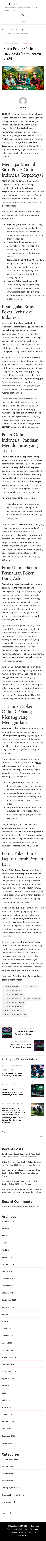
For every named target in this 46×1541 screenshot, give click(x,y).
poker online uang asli (13, 1007)
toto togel (6, 1513)
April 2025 (6, 1321)
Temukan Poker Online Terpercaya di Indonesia (12, 1093)
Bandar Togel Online (11, 1110)
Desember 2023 (8, 1436)
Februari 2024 (8, 1421)
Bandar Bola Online (10, 1108)
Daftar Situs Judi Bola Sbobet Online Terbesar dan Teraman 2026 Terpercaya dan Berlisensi (22, 1163)
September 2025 (9, 1300)
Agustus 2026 (8, 1221)
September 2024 (9, 1371)
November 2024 (9, 1357)
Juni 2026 (6, 1235)
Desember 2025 (8, 1278)
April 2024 (6, 1407)
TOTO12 (10, 4)
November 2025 (9, 1285)
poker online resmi (32, 999)
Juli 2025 (5, 1314)
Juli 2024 (5, 1386)
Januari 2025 (7, 1343)
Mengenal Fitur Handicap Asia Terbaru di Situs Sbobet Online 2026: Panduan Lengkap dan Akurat (22, 1173)
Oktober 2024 (8, 1364)
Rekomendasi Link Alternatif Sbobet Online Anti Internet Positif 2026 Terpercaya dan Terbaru (22, 1190)
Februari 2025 (8, 1335)
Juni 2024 (6, 1393)
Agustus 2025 (8, 1307)
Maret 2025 (7, 1328)
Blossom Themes (18, 1532)
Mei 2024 (6, 1400)
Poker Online (28, 43)
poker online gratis (12, 991)
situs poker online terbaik (15, 1015)
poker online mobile (12, 999)
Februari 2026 (8, 1264)
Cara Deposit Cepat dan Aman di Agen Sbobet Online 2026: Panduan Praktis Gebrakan (22, 1155)
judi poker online (29, 987)
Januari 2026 (7, 1271)
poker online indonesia (13, 995)
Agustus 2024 (8, 1378)
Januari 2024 (7, 1429)
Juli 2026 (5, 1228)
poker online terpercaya (14, 1003)
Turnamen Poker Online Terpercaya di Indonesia (12, 1074)
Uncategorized (8, 1502)
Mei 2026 (6, 1243)
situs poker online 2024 (13, 1011)
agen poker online (11, 987)
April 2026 (6, 1250)
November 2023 (9, 1443)
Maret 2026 (7, 1257)
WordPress (23, 1535)
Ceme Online (7, 1112)
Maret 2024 (7, 1414)
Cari (4, 1132)
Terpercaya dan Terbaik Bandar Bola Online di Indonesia (12, 1119)
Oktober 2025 (8, 1293)
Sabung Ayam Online (11, 1114)
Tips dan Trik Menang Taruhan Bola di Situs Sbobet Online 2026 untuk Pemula (21, 1182)
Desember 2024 (8, 1350)
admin (23, 107)
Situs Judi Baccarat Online (13, 1495)
